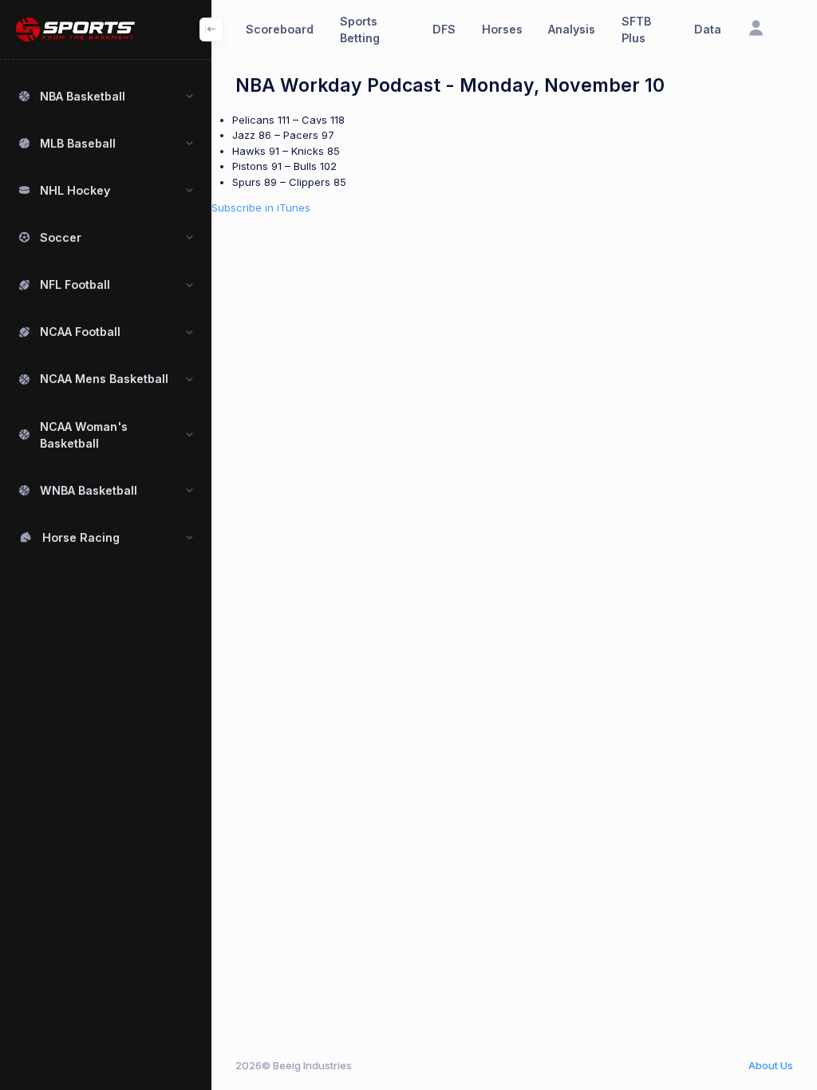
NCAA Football (80, 331)
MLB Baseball (78, 143)
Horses (502, 29)
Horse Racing (81, 537)
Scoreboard (280, 29)
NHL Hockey (75, 190)
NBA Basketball (82, 96)
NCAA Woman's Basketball (84, 435)
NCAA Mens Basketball (104, 378)
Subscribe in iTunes (260, 207)
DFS (444, 29)
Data (707, 29)
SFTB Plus (636, 29)
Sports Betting (360, 29)
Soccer (60, 237)
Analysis (571, 29)
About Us (770, 1065)
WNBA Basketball (88, 490)
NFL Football (75, 284)
